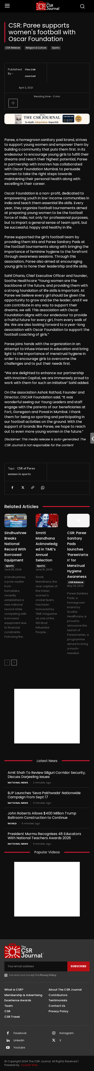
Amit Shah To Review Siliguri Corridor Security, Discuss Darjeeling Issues (46, 774)
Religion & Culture (36, 47)
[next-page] (14, 662)
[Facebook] (12, 487)
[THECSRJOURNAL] (48, 5)
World (12, 823)
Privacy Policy (48, 975)
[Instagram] (53, 1033)
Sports (55, 47)
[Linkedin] (7, 1040)
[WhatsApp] (42, 487)
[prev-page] (7, 662)
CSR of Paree (26, 468)
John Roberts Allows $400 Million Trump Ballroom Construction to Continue (42, 815)
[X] (22, 487)
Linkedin (19, 1040)
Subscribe (78, 966)
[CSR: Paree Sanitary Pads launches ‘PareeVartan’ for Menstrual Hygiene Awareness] (78, 520)
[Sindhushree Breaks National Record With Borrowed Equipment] (15, 520)
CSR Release (13, 47)
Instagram (66, 1033)
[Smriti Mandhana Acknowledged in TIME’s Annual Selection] (47, 520)
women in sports (19, 474)
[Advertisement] (47, 716)
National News (18, 782)
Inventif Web (29, 1065)
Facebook (20, 1033)
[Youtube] (7, 1047)
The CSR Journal (30, 73)
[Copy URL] (32, 487)
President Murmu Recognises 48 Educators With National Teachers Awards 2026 (44, 835)
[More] (13, 103)
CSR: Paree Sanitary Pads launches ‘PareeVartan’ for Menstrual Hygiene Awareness (77, 554)
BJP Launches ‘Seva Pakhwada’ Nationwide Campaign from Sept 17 (44, 795)
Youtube (19, 1047)
